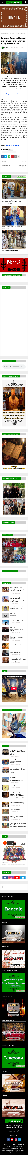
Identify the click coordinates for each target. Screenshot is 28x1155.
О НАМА (14, 1144)
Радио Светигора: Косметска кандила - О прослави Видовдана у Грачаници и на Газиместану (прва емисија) (17, 795)
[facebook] (5, 877)
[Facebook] (2, 156)
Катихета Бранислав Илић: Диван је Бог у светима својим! (17, 817)
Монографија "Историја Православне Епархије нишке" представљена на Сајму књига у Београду (17, 752)
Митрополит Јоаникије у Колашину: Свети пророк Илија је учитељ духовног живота (18, 659)
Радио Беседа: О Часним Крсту (17, 620)
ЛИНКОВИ (21, 1144)
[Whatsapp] (9, 156)
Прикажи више (21, 176)
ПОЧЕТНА (6, 1144)
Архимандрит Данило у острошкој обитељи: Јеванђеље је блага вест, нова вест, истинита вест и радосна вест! (18, 589)
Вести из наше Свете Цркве (12, 32)
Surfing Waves (23, 279)
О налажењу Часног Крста (16, 644)
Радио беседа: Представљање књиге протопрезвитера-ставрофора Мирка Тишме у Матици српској (17, 599)
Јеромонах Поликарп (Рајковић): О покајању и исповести (16, 761)
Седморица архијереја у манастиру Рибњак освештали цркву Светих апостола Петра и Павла (17, 770)
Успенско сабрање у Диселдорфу (11, 250)
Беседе (11, 149)
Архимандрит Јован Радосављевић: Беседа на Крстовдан (16, 637)
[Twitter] (5, 156)
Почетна (3, 32)
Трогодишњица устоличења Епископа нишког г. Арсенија (17, 803)
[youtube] (17, 877)
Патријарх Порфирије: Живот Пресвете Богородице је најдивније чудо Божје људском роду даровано (12, 201)
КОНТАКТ (8, 1146)
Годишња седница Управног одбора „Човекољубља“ (17, 651)
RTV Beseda (4, 864)
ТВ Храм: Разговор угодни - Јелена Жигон (16, 614)
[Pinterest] (12, 156)
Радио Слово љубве (12, 145)
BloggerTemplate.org (14, 1152)
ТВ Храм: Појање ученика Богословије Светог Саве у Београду (16, 629)
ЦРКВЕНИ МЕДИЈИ (17, 1146)
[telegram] (23, 877)
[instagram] (11, 877)
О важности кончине (15, 809)
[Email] (15, 156)
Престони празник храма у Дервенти (12, 226)
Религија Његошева (15, 785)
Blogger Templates (13, 1150)
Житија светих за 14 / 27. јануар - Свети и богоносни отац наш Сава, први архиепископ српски (18, 825)
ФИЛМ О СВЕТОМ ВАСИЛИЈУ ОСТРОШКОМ (14, 1148)
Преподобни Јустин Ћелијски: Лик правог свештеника (17, 607)
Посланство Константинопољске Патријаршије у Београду (16, 779)
